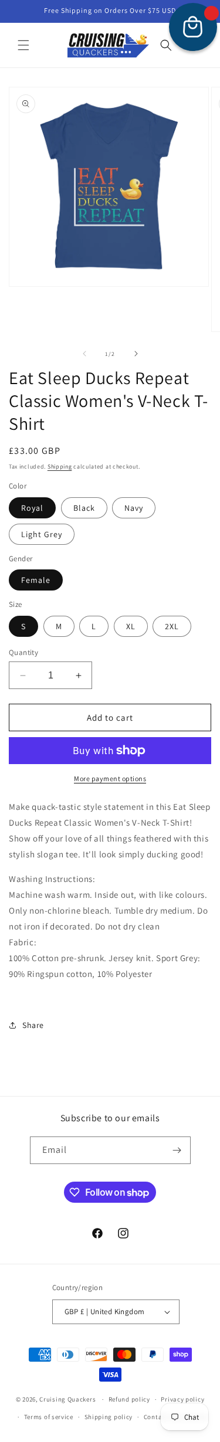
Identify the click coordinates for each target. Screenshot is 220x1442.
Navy (133, 508)
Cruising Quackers (67, 1399)
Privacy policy (182, 1399)
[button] (23, 45)
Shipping (60, 466)
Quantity (23, 652)
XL (131, 626)
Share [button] (33, 1025)
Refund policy (129, 1399)
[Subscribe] (177, 1150)
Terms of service (48, 1417)
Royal (32, 508)
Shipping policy (108, 1417)
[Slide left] (84, 354)
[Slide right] (136, 354)
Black (84, 508)
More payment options (110, 778)
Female (35, 580)
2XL (172, 626)
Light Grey (41, 534)
